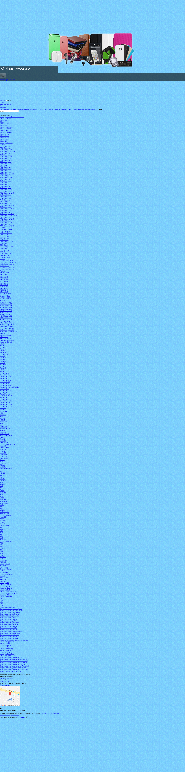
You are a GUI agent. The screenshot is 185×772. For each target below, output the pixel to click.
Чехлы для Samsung (6, 143)
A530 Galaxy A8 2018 (7, 208)
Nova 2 (2, 460)
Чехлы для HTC (5, 590)
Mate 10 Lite (4, 458)
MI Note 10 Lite (5, 428)
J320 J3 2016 (4, 281)
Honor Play (3, 454)
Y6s (1, 506)
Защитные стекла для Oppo (9, 619)
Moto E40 (3, 579)
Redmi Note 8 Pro (5, 380)
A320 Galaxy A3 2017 (7, 193)
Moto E (2, 576)
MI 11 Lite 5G (4, 434)
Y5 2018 (2, 489)
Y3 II (1, 482)
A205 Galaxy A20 (5, 176)
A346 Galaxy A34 (5, 198)
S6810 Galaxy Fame (6, 335)
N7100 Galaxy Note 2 (7, 323)
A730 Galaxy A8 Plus (6, 222)
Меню (10, 101)
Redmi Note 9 (4, 383)
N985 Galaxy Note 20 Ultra (8, 331)
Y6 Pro (2, 505)
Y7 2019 (2, 510)
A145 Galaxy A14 (5, 170)
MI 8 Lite (3, 415)
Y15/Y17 (3, 529)
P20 (1, 470)
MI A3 (2, 425)
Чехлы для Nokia (5, 515)
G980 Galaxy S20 (5, 253)
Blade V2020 (4, 572)
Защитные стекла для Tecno (9, 624)
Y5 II (1, 486)
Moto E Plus (4, 577)
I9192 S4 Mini (4, 266)
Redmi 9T (3, 366)
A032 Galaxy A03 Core (7, 151)
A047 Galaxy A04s (6, 160)
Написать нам (4, 681)
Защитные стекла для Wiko (9, 638)
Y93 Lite (2, 539)
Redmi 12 (3, 370)
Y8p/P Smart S (4, 513)
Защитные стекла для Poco (8, 617)
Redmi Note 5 (4, 373)
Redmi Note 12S (5, 402)
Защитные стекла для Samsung (10, 612)
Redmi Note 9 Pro (5, 385)
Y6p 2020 (3, 499)
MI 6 (1, 413)
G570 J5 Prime (4, 236)
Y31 (1, 536)
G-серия (2, 227)
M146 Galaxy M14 (6, 305)
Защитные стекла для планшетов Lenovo (13, 662)
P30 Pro (2, 475)
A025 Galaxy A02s (6, 150)
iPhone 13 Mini (4, 134)
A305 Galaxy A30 (5, 188)
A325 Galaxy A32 (5, 195)
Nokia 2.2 (3, 517)
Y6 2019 (2, 498)
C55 (1, 605)
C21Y (2, 598)
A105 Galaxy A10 (5, 162)
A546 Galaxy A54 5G (7, 212)
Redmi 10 (3, 368)
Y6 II (1, 494)
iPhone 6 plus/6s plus (6, 127)
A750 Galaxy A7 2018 (7, 226)
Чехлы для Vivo (5, 525)
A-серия (2, 144)
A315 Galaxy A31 (5, 191)
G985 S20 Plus (4, 252)
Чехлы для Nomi (5, 584)
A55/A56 (3, 557)
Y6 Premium (4, 501)
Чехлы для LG (4, 583)
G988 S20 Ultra (5, 257)
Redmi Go (3, 408)
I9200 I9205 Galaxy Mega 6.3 (9, 267)
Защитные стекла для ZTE (8, 626)
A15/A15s (3, 562)
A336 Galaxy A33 (5, 196)
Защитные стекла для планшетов (11, 657)
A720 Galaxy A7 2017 (7, 219)
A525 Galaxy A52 (5, 207)
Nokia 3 (2, 520)
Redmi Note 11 (4, 397)
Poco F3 (2, 439)
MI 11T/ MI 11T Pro (6, 435)
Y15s (1, 531)
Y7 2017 (2, 508)
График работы (5, 685)
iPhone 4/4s (3, 120)
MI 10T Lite (4, 422)
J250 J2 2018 (4, 278)
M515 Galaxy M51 (6, 318)
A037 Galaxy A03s (6, 155)
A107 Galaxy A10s (6, 163)
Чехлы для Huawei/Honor (8, 444)
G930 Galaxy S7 (5, 245)
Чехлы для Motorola (6, 574)
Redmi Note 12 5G (6, 406)
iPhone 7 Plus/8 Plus (6, 130)
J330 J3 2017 (4, 283)
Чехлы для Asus (5, 643)
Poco (1, 437)
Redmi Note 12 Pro (6, 399)
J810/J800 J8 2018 (5, 297)
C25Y (2, 600)
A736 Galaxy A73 (5, 224)
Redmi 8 (2, 359)
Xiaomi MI (3, 411)
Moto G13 (3, 581)
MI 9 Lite (3, 418)
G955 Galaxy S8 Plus (6, 247)
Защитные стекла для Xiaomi (9, 616)
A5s (1, 550)
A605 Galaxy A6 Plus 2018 (8, 215)
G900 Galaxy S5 (5, 243)
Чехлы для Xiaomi (6, 342)
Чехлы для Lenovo (6, 588)
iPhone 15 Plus (4, 137)
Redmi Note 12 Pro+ (6, 401)
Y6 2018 (2, 496)
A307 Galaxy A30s (6, 189)
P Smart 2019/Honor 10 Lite (8, 468)
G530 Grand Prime (6, 233)
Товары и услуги (5, 104)
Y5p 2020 (3, 493)
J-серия (2, 271)
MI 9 (1, 416)
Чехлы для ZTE (5, 564)
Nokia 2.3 (3, 519)
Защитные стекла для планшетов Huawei (13, 659)
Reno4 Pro (3, 560)
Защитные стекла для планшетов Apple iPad (14, 666)
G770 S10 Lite (4, 238)
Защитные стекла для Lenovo (9, 635)
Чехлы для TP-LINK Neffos (9, 593)
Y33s (1, 538)
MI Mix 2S (3, 427)
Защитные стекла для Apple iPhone (11, 610)
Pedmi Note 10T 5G (6, 396)
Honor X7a (3, 456)
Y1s (1, 527)
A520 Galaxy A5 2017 (7, 205)
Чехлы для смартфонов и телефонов (12, 117)
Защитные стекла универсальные (11, 631)
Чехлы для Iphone (5, 118)
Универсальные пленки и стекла (10, 671)
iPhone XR (3, 141)
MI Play (2, 430)
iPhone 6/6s (3, 125)
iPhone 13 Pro (4, 136)
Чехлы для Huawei (6, 645)
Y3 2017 (2, 484)
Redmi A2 (3, 347)
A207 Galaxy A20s (6, 177)
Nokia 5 (2, 522)
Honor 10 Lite (4, 448)
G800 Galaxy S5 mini (6, 241)
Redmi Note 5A (5, 375)
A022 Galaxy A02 (5, 148)
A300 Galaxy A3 (5, 186)
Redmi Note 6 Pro (5, 376)
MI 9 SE (2, 420)
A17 (1, 546)
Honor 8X (3, 453)
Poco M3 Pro (4, 442)
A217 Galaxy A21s (6, 179)
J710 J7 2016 (4, 295)
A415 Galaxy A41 (5, 202)
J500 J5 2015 (4, 288)
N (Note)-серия (5, 321)
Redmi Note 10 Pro (6, 392)
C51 (1, 602)
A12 (1, 543)
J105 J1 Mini (4, 274)
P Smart (2, 465)
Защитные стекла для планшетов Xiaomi (13, 668)
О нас (2, 106)
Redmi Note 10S (5, 394)
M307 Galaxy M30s (6, 311)
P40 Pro (2, 479)
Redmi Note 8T (5, 382)
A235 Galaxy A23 (5, 182)
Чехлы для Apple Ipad (7, 642)
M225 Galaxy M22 (6, 309)
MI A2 (2, 423)
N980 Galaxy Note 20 (7, 330)
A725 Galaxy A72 (5, 221)
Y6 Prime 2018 (4, 503)
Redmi (2, 344)
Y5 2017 (2, 487)
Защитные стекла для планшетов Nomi (12, 664)
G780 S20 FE (4, 240)
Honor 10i (3, 446)
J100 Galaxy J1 (4, 273)
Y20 (1, 532)
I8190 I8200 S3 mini (6, 260)
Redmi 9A (3, 364)
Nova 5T (2, 461)
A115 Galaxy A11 (5, 165)
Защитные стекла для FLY (8, 628)
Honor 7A (3, 449)
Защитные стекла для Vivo (8, 621)
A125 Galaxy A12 (5, 167)
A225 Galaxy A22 (5, 181)
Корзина (3, 101)
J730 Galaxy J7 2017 (6, 299)
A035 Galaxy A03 (5, 153)
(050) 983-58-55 (7, 80)
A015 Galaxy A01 (5, 146)
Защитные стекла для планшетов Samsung (14, 661)
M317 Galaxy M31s (6, 312)
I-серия (2, 259)
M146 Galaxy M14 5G (7, 307)
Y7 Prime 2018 (4, 512)
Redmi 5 (2, 350)
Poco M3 (3, 441)
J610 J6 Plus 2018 (5, 293)
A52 (1, 551)
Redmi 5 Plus (4, 354)
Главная (2, 102)
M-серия (2, 300)
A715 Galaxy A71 (5, 217)
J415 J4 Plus (4, 286)
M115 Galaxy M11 (6, 302)
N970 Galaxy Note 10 (7, 328)
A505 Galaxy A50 (5, 203)
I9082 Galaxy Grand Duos (8, 262)
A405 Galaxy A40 (5, 200)
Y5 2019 (2, 491)
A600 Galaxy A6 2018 (7, 214)
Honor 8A (3, 451)
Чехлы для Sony (5, 586)
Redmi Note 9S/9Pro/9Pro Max (9, 387)
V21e (1, 534)
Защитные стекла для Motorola (10, 633)
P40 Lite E (3, 477)
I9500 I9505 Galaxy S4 (7, 269)
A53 (1, 553)
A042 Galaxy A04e (6, 156)
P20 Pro (2, 473)
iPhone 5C (3, 122)
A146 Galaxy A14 (5, 172)
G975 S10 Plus (4, 250)
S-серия (2, 333)
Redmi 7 (2, 356)
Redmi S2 (3, 409)
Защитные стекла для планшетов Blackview (14, 669)
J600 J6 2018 (4, 292)
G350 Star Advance (6, 229)
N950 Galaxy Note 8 (6, 326)
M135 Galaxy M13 (6, 304)
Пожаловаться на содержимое (51, 713)
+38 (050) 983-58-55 (6, 678)
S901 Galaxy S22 (5, 338)
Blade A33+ (3, 565)
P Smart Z (3, 467)
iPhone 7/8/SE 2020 (6, 129)
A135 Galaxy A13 (5, 169)
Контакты (3, 107)
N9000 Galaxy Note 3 (7, 325)
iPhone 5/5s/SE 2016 (6, 124)
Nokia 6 (2, 524)
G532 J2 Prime (4, 234)
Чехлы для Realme (6, 597)
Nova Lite (3, 463)
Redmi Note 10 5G (6, 390)
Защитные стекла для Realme (9, 622)
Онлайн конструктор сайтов (9, 715)
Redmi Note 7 (4, 378)
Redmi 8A (3, 361)
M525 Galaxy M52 (6, 319)
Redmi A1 (3, 345)
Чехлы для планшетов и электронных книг (14, 640)
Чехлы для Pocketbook (7, 654)
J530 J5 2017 (4, 290)
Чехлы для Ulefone (6, 595)
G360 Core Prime (5, 231)
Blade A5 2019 (4, 567)
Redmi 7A (3, 357)
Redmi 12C (3, 371)
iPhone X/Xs (4, 139)
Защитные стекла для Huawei (9, 614)
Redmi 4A (3, 349)
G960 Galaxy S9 (5, 248)
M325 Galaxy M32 (6, 314)
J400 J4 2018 (4, 285)
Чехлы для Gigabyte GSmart (9, 591)
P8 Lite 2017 (4, 480)
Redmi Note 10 (4, 389)
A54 (1, 555)
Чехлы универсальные (7, 607)
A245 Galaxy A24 (5, 184)
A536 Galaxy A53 (5, 210)
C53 (1, 603)
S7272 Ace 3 (4, 337)
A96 (1, 558)
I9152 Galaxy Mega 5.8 (7, 264)
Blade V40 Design (5, 569)
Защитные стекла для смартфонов (11, 609)
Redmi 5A (3, 352)
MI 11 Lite (3, 432)
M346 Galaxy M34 (6, 316)
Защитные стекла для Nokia (9, 636)
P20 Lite (2, 472)
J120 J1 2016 (4, 276)
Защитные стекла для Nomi (9, 629)
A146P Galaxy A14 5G (7, 174)
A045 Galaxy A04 (5, 158)
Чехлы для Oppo (5, 541)
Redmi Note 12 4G (6, 404)
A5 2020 (2, 548)
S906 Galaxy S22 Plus (7, 340)
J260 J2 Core (4, 279)
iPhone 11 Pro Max (6, 132)
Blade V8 (3, 571)
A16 (1, 545)
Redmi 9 (2, 363)
